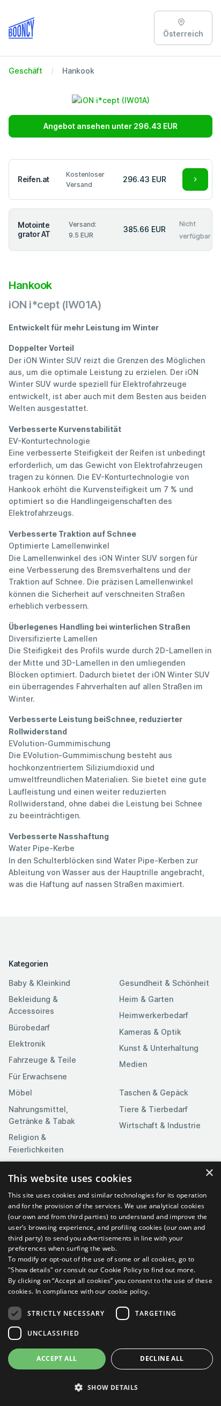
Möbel (20, 1092)
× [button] (209, 1173)
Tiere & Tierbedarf (153, 1109)
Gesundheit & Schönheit (164, 982)
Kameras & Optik (150, 1031)
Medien (133, 1064)
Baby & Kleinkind (39, 982)
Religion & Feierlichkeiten (36, 1143)
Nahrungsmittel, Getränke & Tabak (42, 1115)
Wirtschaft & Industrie (160, 1125)
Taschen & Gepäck (153, 1092)
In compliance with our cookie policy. (92, 1291)
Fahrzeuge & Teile (42, 1059)
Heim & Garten (146, 999)
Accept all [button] (56, 1358)
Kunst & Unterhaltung (158, 1047)
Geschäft (25, 70)
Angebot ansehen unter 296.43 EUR (110, 126)
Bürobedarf (29, 1027)
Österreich (183, 33)
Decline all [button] (161, 1358)
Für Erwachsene (38, 1076)
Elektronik (27, 1043)
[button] (110, 1387)
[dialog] (110, 1284)
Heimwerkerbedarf (153, 1015)
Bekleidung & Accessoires (33, 1004)
